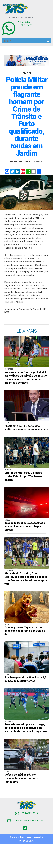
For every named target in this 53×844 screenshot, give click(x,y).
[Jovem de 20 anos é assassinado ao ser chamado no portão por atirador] (26, 502)
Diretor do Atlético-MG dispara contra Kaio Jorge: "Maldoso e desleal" (23, 476)
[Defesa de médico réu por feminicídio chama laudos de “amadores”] (26, 754)
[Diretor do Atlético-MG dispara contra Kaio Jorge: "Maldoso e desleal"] (26, 452)
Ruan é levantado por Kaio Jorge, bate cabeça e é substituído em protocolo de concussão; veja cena (25, 728)
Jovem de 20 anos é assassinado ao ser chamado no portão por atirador (24, 527)
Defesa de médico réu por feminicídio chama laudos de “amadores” (22, 778)
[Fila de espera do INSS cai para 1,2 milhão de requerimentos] (26, 657)
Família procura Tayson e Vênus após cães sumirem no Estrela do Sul (24, 631)
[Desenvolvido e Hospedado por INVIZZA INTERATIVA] (26, 840)
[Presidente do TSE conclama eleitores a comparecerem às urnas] (26, 405)
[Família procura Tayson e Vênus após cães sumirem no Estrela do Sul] (26, 606)
